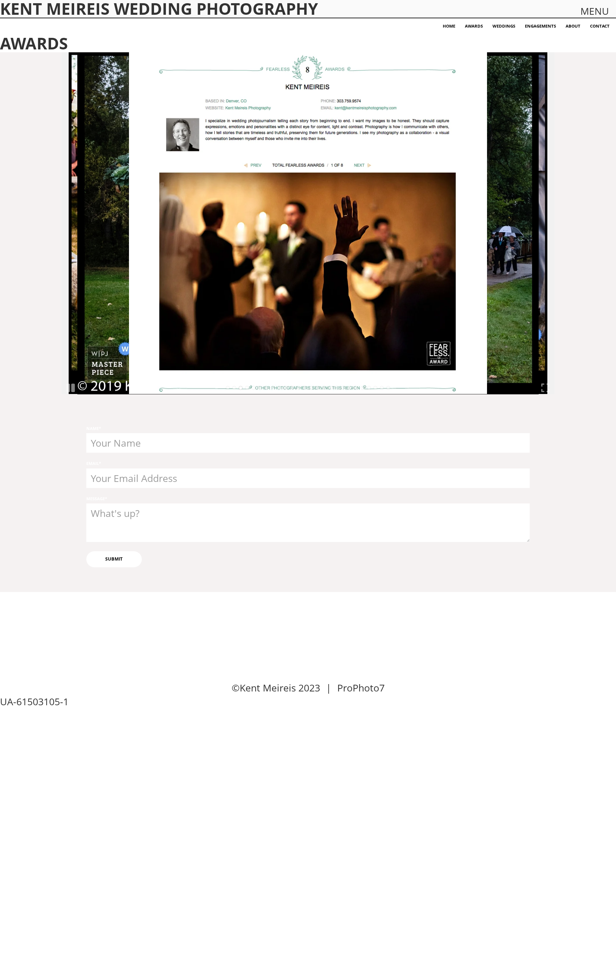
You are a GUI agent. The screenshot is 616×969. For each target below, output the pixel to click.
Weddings (503, 26)
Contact (600, 26)
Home (449, 26)
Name (92, 428)
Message (95, 499)
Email (92, 463)
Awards (474, 26)
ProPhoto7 (361, 687)
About (573, 26)
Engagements (540, 26)
